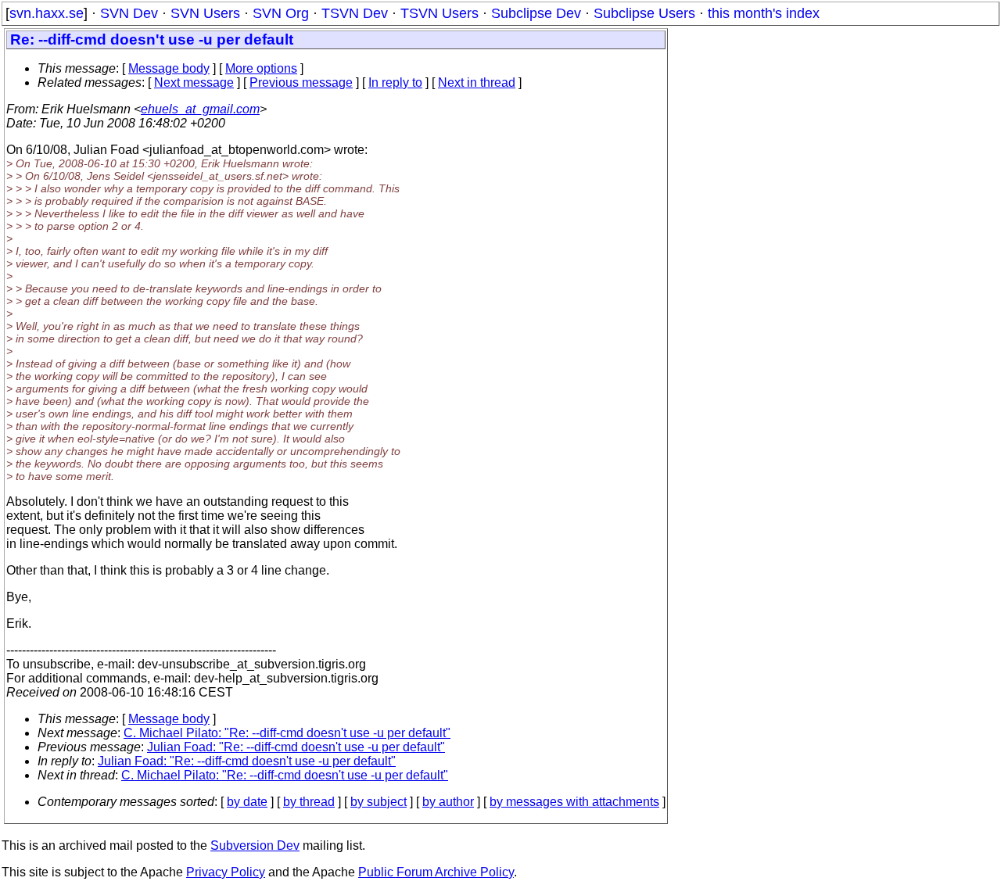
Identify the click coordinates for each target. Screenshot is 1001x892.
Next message (194, 82)
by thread (309, 801)
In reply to (395, 82)
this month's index (764, 13)
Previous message (301, 82)
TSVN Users (439, 13)
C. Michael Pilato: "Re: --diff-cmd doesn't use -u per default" (287, 733)
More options (261, 68)
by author (448, 801)
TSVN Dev (354, 13)
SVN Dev (129, 13)
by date (247, 801)
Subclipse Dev (536, 13)
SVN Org (281, 13)
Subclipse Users (644, 13)
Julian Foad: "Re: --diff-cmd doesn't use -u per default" (296, 747)
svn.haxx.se (46, 13)
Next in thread (476, 82)
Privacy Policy (225, 872)
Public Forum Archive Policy (436, 872)
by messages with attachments (574, 801)
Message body (169, 68)
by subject (378, 801)
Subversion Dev (255, 845)
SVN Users (205, 13)
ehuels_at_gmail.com (200, 109)
